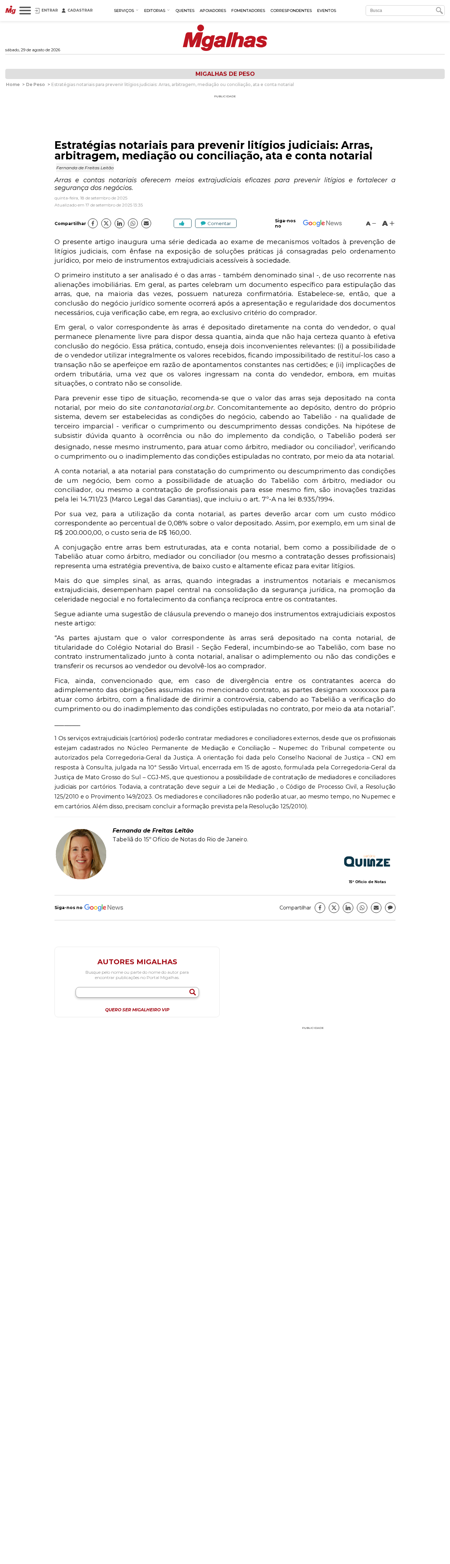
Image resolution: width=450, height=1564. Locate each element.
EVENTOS (326, 10)
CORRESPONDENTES (291, 10)
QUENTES (184, 10)
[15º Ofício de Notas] (367, 861)
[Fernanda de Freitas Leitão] (80, 878)
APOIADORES (213, 10)
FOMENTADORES (248, 10)
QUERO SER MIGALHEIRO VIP (137, 1010)
